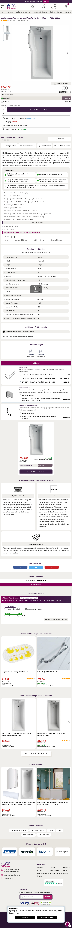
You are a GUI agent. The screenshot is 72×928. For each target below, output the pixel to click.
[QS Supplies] (11, 6)
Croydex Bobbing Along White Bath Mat (15, 672)
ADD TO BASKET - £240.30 (39, 110)
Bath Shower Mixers (38, 830)
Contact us (66, 867)
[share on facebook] (20, 567)
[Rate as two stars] (39, 581)
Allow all (25, 917)
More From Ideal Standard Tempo (36, 753)
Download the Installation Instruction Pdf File (20, 331)
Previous (3, 661)
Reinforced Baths (27, 337)
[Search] (33, 6)
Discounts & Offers (43, 873)
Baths (51, 830)
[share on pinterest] (52, 567)
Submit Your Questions (11, 598)
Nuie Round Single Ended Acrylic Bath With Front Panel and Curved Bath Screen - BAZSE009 (18, 803)
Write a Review (36, 584)
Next (66, 52)
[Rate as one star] (38, 581)
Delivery (52, 867)
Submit (47, 896)
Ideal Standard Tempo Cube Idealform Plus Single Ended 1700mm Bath (16, 735)
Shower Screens (28, 835)
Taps (59, 830)
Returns (65, 873)
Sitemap (39, 876)
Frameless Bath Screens (18, 830)
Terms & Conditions (56, 873)
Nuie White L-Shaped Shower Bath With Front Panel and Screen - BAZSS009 (52, 803)
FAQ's (65, 870)
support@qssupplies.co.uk (12, 875)
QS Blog (39, 870)
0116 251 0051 (8, 878)
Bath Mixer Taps (44, 835)
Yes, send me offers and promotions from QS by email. (36, 892)
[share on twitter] (36, 567)
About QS (40, 867)
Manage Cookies (47, 917)
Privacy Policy (54, 870)
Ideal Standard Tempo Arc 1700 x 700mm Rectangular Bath (51, 734)
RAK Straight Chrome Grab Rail (47, 672)
